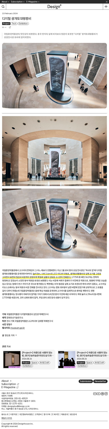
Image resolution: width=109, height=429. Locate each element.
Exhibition (23, 24)
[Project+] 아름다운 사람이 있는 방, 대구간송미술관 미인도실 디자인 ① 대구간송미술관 (92, 355)
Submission (86, 381)
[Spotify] (102, 394)
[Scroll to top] (106, 413)
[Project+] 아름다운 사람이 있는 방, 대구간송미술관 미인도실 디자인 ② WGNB (38, 355)
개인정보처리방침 (26, 414)
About (4, 2)
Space (34, 363)
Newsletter (100, 381)
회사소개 (4, 414)
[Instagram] (106, 394)
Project (6, 24)
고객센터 (38, 414)
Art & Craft (44, 363)
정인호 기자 (9, 335)
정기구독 (47, 414)
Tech (14, 24)
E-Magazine (31, 2)
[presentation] (11, 359)
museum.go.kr (18, 328)
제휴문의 (64, 414)
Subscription (17, 2)
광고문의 (73, 414)
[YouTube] (98, 394)
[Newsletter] (95, 394)
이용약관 (13, 414)
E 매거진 (55, 414)
